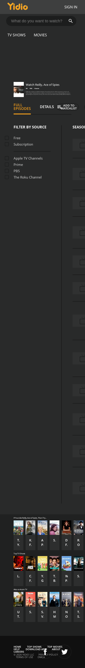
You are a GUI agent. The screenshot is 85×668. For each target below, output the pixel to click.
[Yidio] (17, 7)
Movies (40, 34)
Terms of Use (24, 657)
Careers (19, 651)
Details (47, 106)
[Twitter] (64, 652)
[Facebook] (45, 652)
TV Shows (16, 34)
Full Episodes (22, 106)
